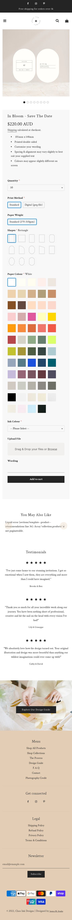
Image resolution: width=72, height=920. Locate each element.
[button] (24, 102)
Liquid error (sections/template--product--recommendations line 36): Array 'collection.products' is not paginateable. (34, 527)
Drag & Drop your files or (36, 449)
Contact (36, 773)
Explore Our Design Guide (36, 709)
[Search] (57, 21)
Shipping (12, 130)
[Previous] (8, 525)
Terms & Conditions (36, 840)
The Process (36, 758)
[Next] (63, 525)
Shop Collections (36, 753)
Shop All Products (36, 748)
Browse (52, 449)
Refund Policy (36, 830)
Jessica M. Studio (56, 911)
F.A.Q (36, 768)
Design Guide (36, 763)
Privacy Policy (36, 835)
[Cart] (66, 21)
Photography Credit (36, 778)
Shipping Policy (36, 825)
